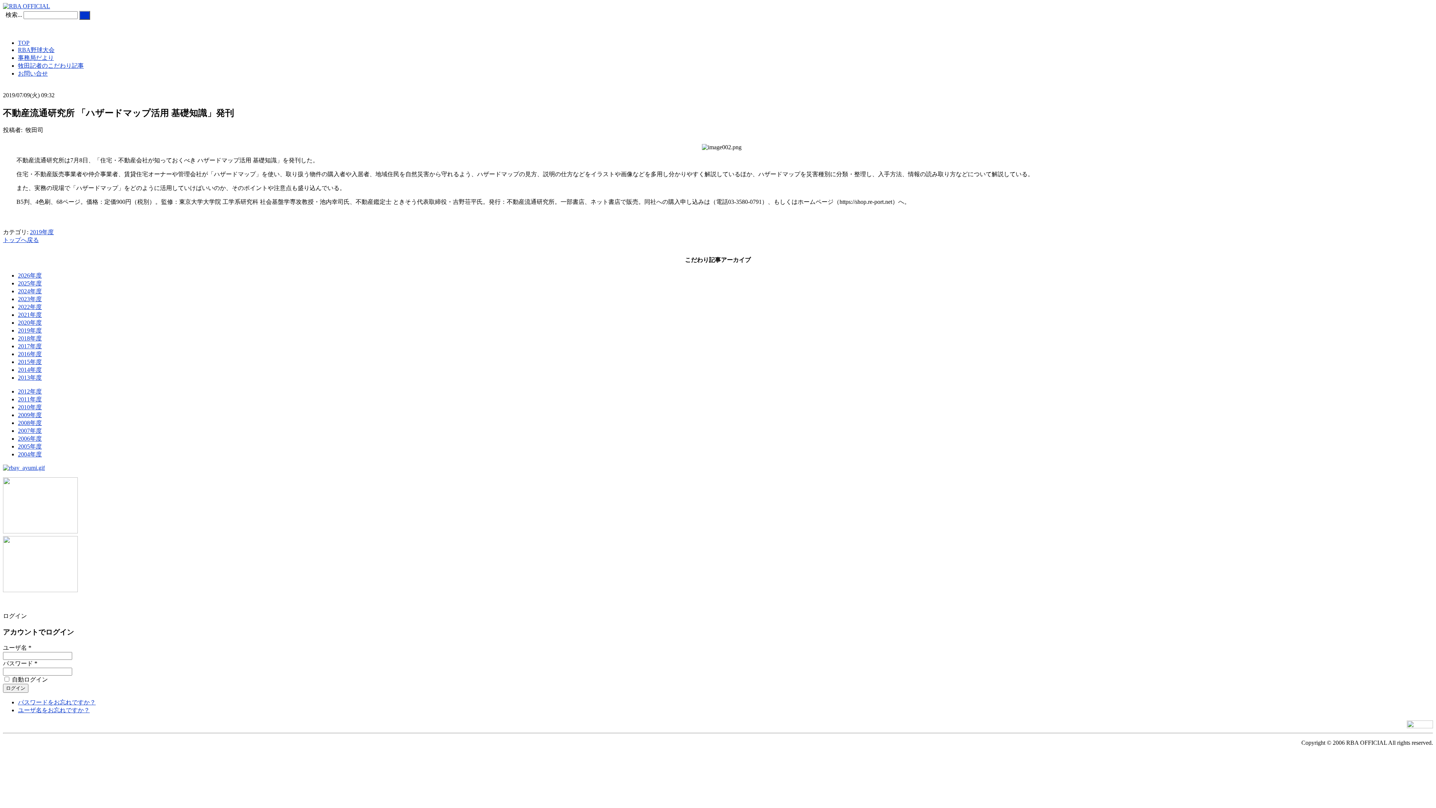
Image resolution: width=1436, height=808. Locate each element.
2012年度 (30, 391)
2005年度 (30, 446)
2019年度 (42, 232)
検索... (14, 15)
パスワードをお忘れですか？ (57, 702)
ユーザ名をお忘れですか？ (54, 710)
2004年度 (30, 454)
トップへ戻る (21, 240)
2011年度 (30, 399)
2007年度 (30, 431)
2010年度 (30, 407)
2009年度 (30, 415)
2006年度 (30, 438)
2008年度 (30, 423)
